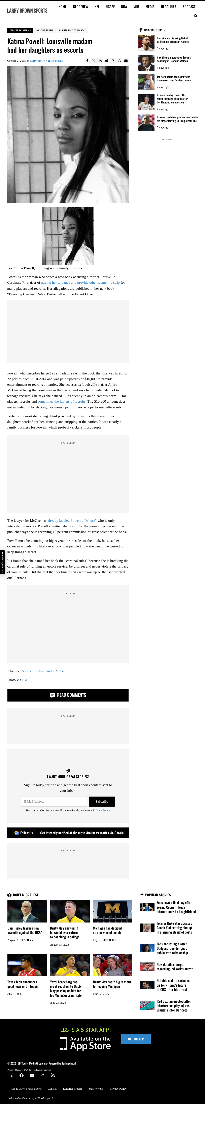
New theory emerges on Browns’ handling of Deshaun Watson (174, 59)
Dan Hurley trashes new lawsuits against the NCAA (24, 930)
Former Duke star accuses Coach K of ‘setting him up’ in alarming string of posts (174, 927)
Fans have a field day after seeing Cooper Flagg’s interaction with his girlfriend (176, 907)
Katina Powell (46, 30)
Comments (56, 60)
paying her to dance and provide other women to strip (80, 282)
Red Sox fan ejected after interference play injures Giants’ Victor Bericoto (174, 1005)
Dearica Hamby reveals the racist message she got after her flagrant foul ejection (172, 98)
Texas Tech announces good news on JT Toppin (22, 984)
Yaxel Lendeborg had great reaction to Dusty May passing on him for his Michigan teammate (66, 988)
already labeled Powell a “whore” (72, 521)
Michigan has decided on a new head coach (107, 930)
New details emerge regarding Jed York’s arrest (175, 966)
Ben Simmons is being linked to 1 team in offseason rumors (173, 40)
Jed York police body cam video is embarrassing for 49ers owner (174, 78)
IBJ (24, 680)
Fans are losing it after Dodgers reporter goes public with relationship (172, 948)
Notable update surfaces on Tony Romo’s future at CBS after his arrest (173, 985)
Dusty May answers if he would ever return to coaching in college (64, 932)
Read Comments (71, 694)
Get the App (136, 1039)
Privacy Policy (101, 810)
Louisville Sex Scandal (73, 30)
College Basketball (20, 30)
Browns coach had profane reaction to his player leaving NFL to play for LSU (177, 119)
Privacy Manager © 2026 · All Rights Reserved (29, 1069)
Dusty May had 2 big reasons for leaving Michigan (112, 984)
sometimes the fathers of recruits (61, 401)
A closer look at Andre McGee (44, 671)
